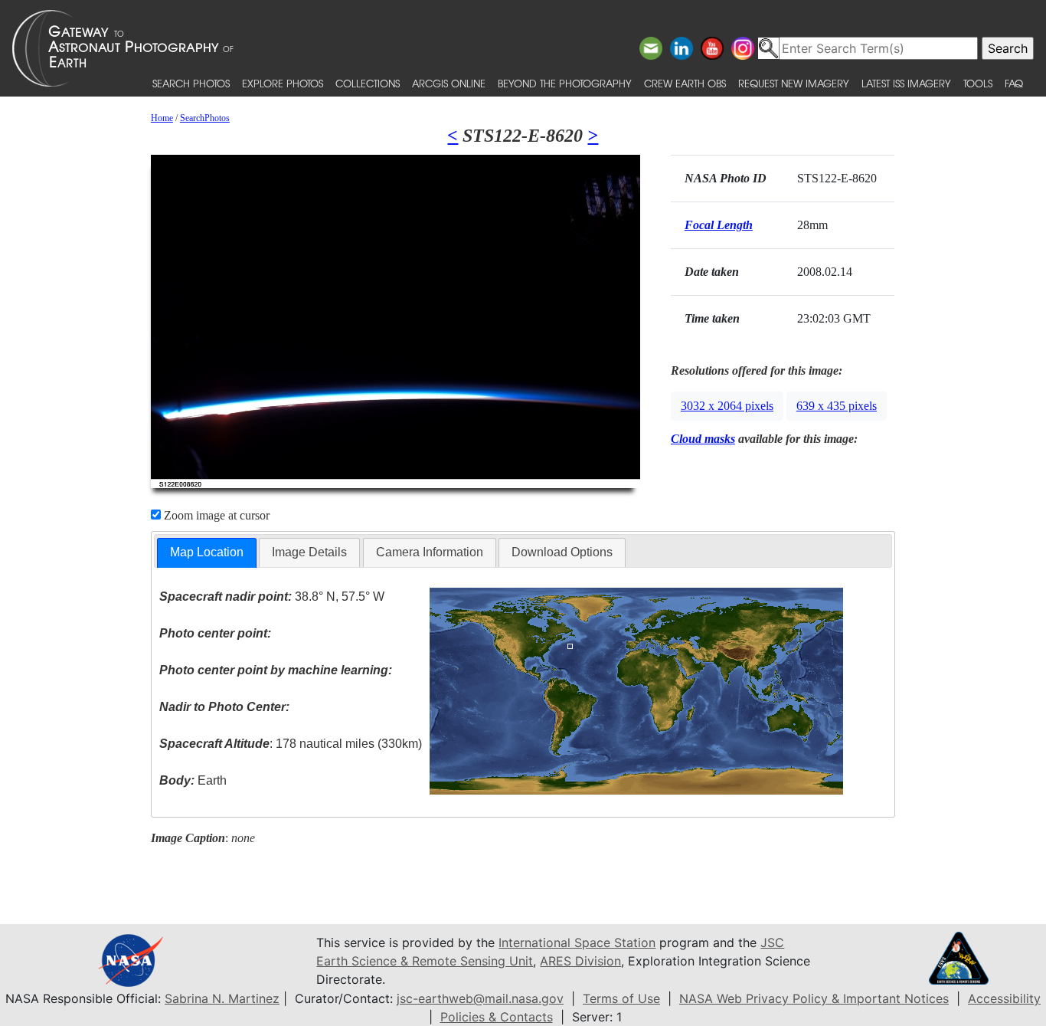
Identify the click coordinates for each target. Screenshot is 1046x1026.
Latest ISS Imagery (906, 83)
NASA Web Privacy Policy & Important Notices (814, 998)
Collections (367, 83)
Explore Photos (282, 83)
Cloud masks (703, 438)
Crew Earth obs (685, 83)
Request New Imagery (793, 83)
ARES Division (580, 961)
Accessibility (1004, 998)
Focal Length (719, 224)
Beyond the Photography (565, 83)
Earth (193, 780)
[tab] (207, 553)
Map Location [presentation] (207, 552)
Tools (977, 83)
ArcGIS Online (448, 83)
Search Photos (191, 83)
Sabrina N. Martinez (222, 998)
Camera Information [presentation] (429, 552)
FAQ (1014, 83)
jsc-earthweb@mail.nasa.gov (480, 998)
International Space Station (576, 942)
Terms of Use (621, 998)
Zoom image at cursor (215, 515)
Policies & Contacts (496, 1016)
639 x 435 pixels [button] (836, 405)
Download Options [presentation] (562, 552)
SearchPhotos (205, 118)
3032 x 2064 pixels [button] (727, 405)
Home (162, 118)
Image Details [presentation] (309, 552)
